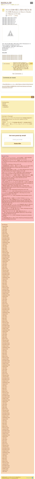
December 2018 (6, 360)
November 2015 (6, 414)
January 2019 (5, 359)
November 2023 (6, 274)
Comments (13, 478)
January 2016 (5, 411)
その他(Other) (5, 107)
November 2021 (6, 309)
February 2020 (5, 340)
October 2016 (5, 398)
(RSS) (6, 478)
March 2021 (5, 321)
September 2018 (6, 365)
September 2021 (6, 312)
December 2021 (6, 308)
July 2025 (4, 245)
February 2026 (5, 235)
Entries (3, 478)
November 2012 (6, 467)
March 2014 (5, 443)
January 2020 (5, 341)
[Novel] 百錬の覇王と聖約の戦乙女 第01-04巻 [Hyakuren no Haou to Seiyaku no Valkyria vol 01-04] (19, 12)
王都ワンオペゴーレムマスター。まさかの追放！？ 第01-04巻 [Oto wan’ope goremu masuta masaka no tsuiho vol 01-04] (17, 158)
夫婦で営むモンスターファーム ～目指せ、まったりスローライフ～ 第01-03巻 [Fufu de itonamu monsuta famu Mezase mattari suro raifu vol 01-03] (17, 162)
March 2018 (5, 373)
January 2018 (5, 376)
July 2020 (4, 333)
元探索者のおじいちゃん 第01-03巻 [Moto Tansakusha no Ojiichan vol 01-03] (17, 216)
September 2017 (6, 382)
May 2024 (4, 265)
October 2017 (5, 381)
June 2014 (4, 439)
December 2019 (6, 343)
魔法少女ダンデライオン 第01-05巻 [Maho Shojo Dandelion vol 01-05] (17, 196)
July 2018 (4, 368)
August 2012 (5, 470)
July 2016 (4, 403)
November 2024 (6, 257)
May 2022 (4, 300)
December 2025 (6, 238)
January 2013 (5, 464)
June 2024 (4, 264)
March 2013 (5, 461)
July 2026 (4, 227)
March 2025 (5, 251)
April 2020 (4, 337)
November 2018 (6, 362)
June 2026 (4, 229)
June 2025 (4, 246)
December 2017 (6, 378)
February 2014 (5, 445)
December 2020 (6, 325)
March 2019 (5, 356)
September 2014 (6, 435)
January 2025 (5, 254)
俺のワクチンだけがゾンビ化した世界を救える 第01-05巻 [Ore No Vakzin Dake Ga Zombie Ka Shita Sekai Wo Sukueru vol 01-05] (16, 173)
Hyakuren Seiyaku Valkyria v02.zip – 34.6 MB (12, 56)
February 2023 (5, 287)
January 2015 (5, 429)
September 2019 (6, 347)
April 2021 (4, 319)
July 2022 (4, 298)
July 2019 (4, 350)
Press (19, 477)
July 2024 (4, 262)
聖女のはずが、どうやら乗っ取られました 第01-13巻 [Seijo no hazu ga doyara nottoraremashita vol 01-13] (17, 209)
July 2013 (4, 455)
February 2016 (5, 410)
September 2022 (6, 295)
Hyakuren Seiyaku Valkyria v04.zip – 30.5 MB (12, 59)
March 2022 (5, 303)
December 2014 (6, 430)
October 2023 (5, 276)
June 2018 (4, 369)
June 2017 (4, 386)
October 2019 (5, 346)
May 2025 (4, 248)
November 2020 (6, 327)
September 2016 (6, 400)
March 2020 (5, 338)
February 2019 (5, 357)
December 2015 (6, 413)
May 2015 (4, 423)
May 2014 (4, 440)
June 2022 (4, 299)
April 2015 (4, 424)
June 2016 (4, 404)
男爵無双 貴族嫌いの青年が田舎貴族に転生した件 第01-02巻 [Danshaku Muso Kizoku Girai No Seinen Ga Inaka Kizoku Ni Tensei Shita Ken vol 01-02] (17, 187)
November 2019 (6, 344)
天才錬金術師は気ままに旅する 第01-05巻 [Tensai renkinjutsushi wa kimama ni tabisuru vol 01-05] (17, 218)
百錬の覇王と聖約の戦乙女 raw (21, 66)
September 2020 (6, 330)
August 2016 (5, 401)
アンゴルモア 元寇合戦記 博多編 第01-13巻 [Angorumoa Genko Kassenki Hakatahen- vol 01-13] (16, 193)
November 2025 (6, 239)
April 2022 (4, 302)
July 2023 (4, 280)
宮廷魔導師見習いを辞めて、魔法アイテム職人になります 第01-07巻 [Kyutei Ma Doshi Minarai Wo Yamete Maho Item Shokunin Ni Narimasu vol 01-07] (17, 167)
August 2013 (5, 454)
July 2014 (4, 438)
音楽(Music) (5, 105)
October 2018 (5, 363)
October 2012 (5, 468)
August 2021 (5, 314)
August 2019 (5, 349)
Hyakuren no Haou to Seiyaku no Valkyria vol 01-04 (19, 63)
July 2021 (4, 315)
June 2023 (4, 281)
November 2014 (6, 432)
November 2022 (6, 292)
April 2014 (4, 442)
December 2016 (6, 395)
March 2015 (5, 426)
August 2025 (5, 244)
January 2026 (5, 236)
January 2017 (5, 394)
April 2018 (4, 372)
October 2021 (5, 311)
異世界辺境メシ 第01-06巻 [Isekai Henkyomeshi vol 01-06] (15, 189)
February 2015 (5, 427)
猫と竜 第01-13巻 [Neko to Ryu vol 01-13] (11, 164)
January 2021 (5, 324)
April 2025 (4, 249)
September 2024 (6, 260)
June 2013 (4, 457)
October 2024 (5, 258)
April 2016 (4, 407)
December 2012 (6, 465)
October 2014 (5, 433)
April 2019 (4, 354)
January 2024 (5, 271)
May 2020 (4, 335)
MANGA (16, 15)
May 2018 (4, 370)
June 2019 (4, 351)
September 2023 (6, 277)
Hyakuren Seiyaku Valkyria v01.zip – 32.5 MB (12, 55)
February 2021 (5, 322)
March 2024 (5, 268)
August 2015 (5, 419)
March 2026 (5, 233)
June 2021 (4, 316)
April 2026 (4, 232)
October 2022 (5, 293)
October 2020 (5, 328)
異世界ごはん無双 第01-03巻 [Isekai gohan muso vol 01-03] (15, 180)
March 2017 (5, 391)
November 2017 (6, 379)
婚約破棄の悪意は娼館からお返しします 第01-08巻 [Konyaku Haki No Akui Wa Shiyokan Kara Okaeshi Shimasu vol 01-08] (17, 170)
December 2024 (6, 255)
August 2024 (5, 261)
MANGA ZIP (4, 477)
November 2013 (6, 449)
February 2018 (5, 375)
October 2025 (5, 241)
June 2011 (4, 471)
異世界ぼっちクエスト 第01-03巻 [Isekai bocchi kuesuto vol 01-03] (17, 191)
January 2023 (5, 289)
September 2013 (6, 452)
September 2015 (6, 417)
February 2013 (5, 462)
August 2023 (5, 279)
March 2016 (5, 408)
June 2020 (4, 334)
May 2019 (4, 353)
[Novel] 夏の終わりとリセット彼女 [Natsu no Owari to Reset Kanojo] (18, 84)
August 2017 (5, 384)
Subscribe (17, 143)
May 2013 (4, 458)
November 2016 (6, 397)
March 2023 (5, 286)
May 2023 (4, 283)
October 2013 (5, 451)
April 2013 (4, 459)
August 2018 (5, 366)
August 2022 (5, 296)
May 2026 (4, 230)
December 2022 (6, 290)
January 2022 (5, 306)
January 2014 (5, 446)
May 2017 (4, 388)
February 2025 (5, 252)
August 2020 (5, 331)
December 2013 (6, 448)
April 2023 (4, 284)
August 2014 (5, 436)
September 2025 (6, 242)
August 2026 (5, 226)
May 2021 (4, 318)
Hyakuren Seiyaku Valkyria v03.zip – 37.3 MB (12, 57)
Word (17, 477)
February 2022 (5, 305)
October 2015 (5, 416)
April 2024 (4, 267)
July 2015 (4, 420)
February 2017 (5, 392)
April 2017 (4, 389)
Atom (8, 478)
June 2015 (4, 422)
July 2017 (4, 385)
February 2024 (5, 270)
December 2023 (6, 273)
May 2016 (4, 405)
